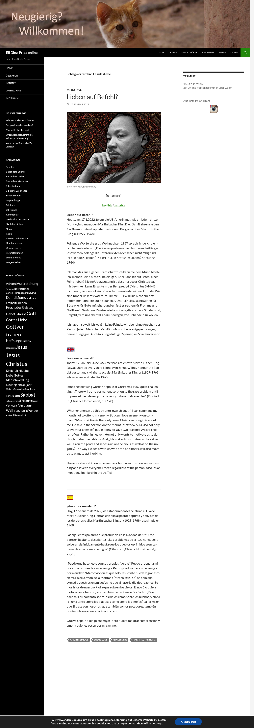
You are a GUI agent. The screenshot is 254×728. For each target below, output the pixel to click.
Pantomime (19, 389)
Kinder (10, 370)
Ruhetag (16, 395)
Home (9, 68)
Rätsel (9, 233)
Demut (22, 297)
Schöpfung (25, 400)
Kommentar (12, 214)
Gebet (10, 314)
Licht (18, 370)
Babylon (10, 289)
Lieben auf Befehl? (92, 97)
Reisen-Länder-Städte (17, 238)
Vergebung (12, 405)
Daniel (11, 297)
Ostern (10, 389)
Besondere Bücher (15, 171)
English (107, 205)
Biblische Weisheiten (17, 190)
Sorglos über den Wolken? (19, 125)
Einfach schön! (13, 195)
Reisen (222, 52)
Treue (35, 400)
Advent (11, 284)
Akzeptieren (188, 722)
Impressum (12, 98)
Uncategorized (13, 248)
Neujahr (26, 384)
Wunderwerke (13, 257)
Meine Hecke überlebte (18, 129)
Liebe (25, 370)
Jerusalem (26, 341)
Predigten (208, 52)
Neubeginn (13, 384)
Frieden (21, 303)
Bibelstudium (13, 185)
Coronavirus (29, 292)
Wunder (32, 410)
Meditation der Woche (17, 219)
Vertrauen (25, 405)
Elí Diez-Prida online (22, 52)
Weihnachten (16, 410)
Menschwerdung (17, 380)
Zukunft (10, 415)
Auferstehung (27, 283)
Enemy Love (100, 639)
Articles (10, 166)
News (9, 228)
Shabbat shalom (14, 243)
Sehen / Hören (189, 52)
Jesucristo (11, 348)
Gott (31, 313)
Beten (18, 288)
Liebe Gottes (14, 375)
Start (162, 52)
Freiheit (11, 303)
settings (157, 723)
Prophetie (30, 389)
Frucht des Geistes (19, 308)
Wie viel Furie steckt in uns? (20, 120)
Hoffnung (13, 341)
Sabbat (27, 395)
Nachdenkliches (14, 224)
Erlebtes (10, 205)
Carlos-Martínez (14, 292)
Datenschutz (13, 90)
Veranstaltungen (14, 252)
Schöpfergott (12, 401)
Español (119, 205)
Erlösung (32, 297)
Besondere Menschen (17, 181)
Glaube (21, 314)
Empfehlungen (13, 200)
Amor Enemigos (79, 639)
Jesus (21, 347)
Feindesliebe (120, 639)
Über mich (12, 75)
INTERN (234, 52)
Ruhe (9, 395)
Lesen (173, 52)
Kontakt (11, 83)
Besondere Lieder (15, 176)
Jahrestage (74, 89)
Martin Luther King (144, 639)
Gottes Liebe (16, 319)
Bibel (25, 288)
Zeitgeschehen (13, 262)
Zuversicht (20, 415)
